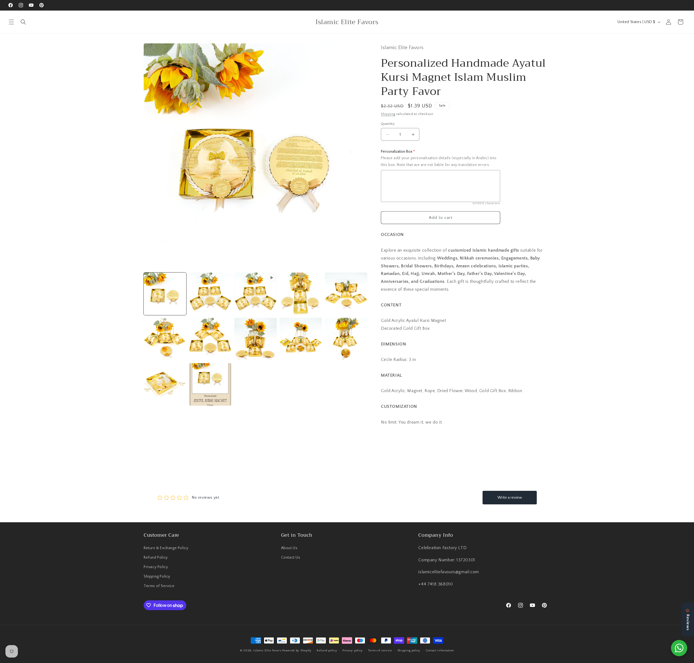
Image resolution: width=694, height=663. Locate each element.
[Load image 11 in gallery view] (210, 384)
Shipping (388, 114)
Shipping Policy (157, 576)
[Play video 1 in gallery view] (255, 294)
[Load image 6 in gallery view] (210, 339)
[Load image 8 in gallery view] (300, 339)
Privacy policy (352, 650)
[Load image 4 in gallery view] (346, 294)
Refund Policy (156, 557)
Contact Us (290, 557)
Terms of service (380, 650)
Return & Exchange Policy (166, 548)
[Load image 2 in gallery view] (210, 294)
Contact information (440, 650)
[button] (11, 22)
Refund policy (327, 650)
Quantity (388, 124)
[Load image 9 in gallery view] (346, 339)
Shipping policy (408, 650)
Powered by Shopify (296, 650)
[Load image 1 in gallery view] (165, 294)
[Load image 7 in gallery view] (255, 339)
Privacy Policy (156, 567)
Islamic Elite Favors (267, 650)
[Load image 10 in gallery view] (165, 384)
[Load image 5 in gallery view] (165, 339)
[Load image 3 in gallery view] (300, 294)
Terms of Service (159, 586)
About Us (289, 548)
